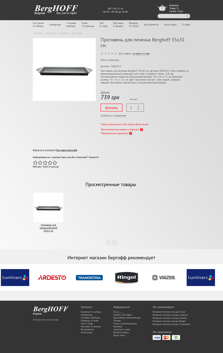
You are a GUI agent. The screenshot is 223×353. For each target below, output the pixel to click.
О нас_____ (118, 311)
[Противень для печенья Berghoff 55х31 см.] (64, 69)
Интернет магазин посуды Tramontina (171, 324)
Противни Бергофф (66, 150)
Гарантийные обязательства (127, 317)
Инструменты (151, 24)
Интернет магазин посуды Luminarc (170, 314)
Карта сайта (119, 335)
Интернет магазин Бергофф (45, 319)
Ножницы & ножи (89, 320)
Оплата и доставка (122, 314)
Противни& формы (118, 25)
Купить (111, 107)
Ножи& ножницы (88, 25)
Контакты (117, 326)
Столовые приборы (90, 317)
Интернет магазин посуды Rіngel (169, 321)
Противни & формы (91, 326)
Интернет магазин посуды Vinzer (169, 311)
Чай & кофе (87, 323)
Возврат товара (121, 332)
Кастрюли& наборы (38, 25)
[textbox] (135, 107)
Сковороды (55, 24)
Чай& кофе (103, 25)
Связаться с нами (121, 329)
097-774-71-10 (115, 8)
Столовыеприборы (71, 25)
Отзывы (186, 24)
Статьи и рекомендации (125, 323)
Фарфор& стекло (134, 25)
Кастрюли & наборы (91, 311)
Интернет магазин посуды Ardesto (170, 317)
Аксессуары (170, 24)
